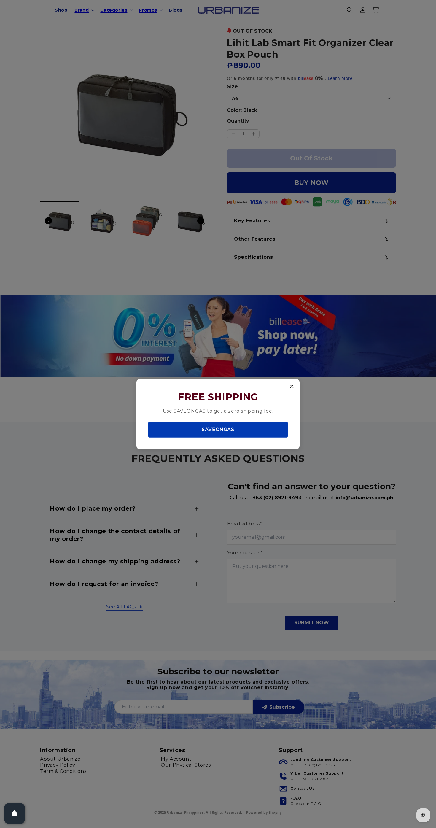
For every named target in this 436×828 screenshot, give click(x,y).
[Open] (14, 813)
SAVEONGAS (218, 429)
